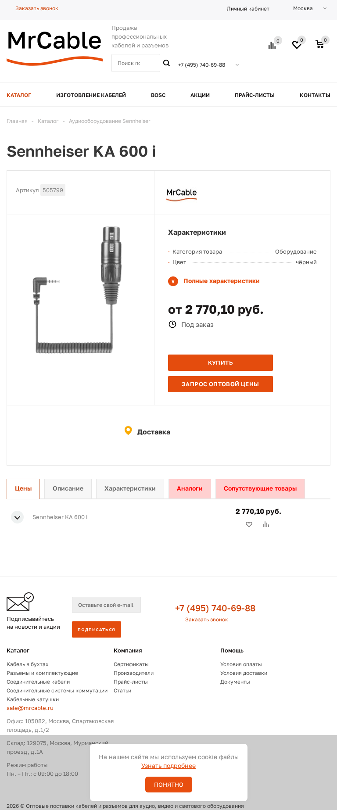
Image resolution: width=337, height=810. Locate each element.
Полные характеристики (221, 280)
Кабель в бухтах (28, 664)
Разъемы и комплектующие (42, 673)
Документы (235, 681)
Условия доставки (243, 673)
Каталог (18, 650)
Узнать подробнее (168, 765)
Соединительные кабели (38, 681)
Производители (134, 673)
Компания (128, 650)
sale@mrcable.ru (30, 707)
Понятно (168, 784)
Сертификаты (131, 664)
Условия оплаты (241, 664)
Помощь (232, 650)
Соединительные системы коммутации (57, 690)
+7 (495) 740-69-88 (215, 607)
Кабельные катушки (33, 699)
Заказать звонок (206, 619)
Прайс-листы (131, 681)
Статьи (122, 690)
